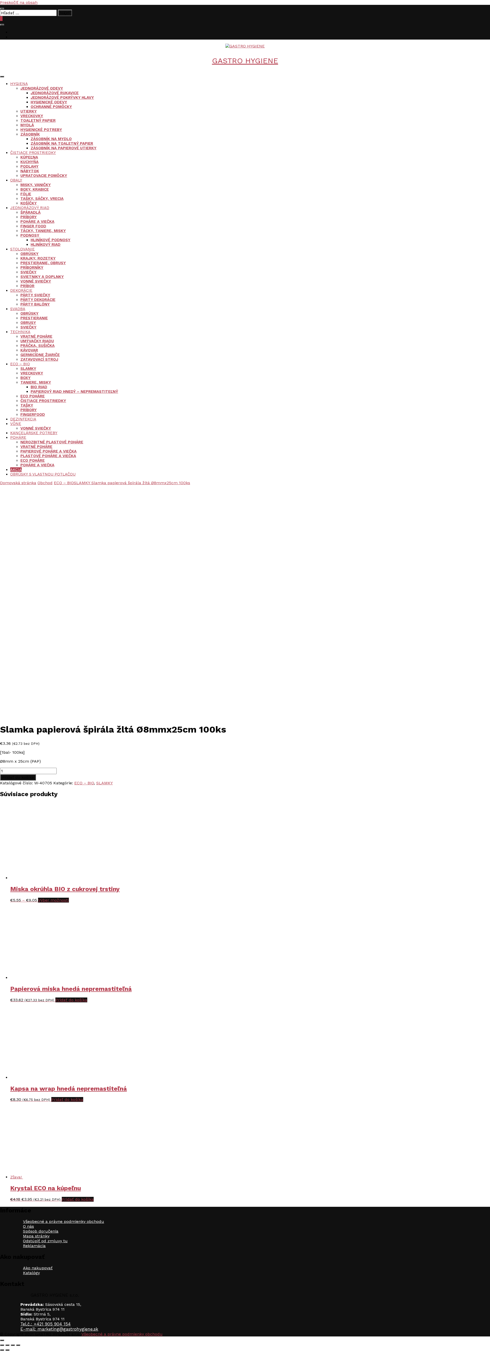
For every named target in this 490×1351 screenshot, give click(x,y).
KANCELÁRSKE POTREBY (33, 433)
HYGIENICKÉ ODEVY (49, 102)
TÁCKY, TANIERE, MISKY (43, 230)
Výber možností (53, 900)
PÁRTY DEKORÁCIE (37, 299)
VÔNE (15, 423)
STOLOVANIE (22, 249)
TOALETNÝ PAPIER (38, 120)
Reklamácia (34, 1245)
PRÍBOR (27, 286)
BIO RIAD (39, 387)
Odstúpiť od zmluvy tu (45, 1240)
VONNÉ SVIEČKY (35, 281)
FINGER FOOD (33, 226)
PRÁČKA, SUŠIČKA (37, 345)
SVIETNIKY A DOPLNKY (42, 276)
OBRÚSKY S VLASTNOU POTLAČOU (43, 474)
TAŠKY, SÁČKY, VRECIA (42, 198)
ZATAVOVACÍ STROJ (39, 359)
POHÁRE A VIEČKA (37, 221)
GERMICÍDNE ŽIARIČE (40, 354)
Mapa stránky (36, 1236)
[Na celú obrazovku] (7, 1345)
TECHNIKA (20, 332)
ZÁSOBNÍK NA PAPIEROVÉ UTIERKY (63, 148)
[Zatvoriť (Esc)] (18, 1345)
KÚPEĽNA (29, 157)
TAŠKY (26, 405)
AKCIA (16, 469)
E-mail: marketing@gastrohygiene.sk (59, 1329)
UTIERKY (28, 111)
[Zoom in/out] (2, 1345)
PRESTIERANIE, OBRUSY (43, 263)
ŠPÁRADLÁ (30, 212)
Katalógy (31, 1272)
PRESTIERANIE (34, 318)
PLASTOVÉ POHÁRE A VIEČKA (48, 456)
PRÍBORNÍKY (31, 267)
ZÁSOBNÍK (30, 134)
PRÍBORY (28, 217)
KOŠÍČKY (28, 203)
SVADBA (17, 309)
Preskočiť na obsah (19, 2)
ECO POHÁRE (32, 396)
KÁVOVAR (29, 350)
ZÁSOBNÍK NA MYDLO (51, 139)
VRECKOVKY (31, 116)
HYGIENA (19, 83)
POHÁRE (18, 437)
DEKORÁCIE (21, 290)
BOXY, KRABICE (34, 189)
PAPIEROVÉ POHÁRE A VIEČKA (48, 451)
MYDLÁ (27, 125)
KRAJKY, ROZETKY (38, 258)
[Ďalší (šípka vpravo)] (7, 1350)
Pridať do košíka (18, 777)
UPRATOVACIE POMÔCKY (43, 175)
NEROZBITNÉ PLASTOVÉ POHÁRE (51, 442)
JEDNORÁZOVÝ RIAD (29, 207)
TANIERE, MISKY (35, 382)
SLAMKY (28, 368)
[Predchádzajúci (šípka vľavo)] (2, 1350)
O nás (28, 1226)
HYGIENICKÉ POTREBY (41, 129)
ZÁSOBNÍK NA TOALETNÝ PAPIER (62, 143)
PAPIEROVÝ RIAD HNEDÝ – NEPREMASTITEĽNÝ (74, 391)
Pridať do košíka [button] (71, 999)
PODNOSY (29, 235)
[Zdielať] (13, 1345)
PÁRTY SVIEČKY (35, 295)
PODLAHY (29, 166)
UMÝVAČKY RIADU (37, 341)
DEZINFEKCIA (23, 419)
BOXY (25, 377)
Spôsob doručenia (40, 1231)
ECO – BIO (20, 364)
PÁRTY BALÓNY (35, 304)
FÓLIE (25, 194)
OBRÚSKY (29, 253)
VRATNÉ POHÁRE (36, 336)
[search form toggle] (2, 25)
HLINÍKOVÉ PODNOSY (50, 240)
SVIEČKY (28, 272)
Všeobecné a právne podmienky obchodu (63, 1221)
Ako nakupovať (38, 1267)
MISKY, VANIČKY (35, 184)
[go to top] (2, 1340)
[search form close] (2, 8)
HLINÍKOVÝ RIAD (45, 244)
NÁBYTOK (29, 171)
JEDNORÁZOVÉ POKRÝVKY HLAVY (62, 97)
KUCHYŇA (29, 162)
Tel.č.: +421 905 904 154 (45, 1323)
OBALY (16, 180)
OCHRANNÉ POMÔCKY (51, 106)
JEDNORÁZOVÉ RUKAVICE (55, 93)
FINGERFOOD (32, 414)
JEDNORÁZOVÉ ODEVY (41, 88)
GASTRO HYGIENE (245, 60)
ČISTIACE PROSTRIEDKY (33, 152)
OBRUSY (28, 322)
